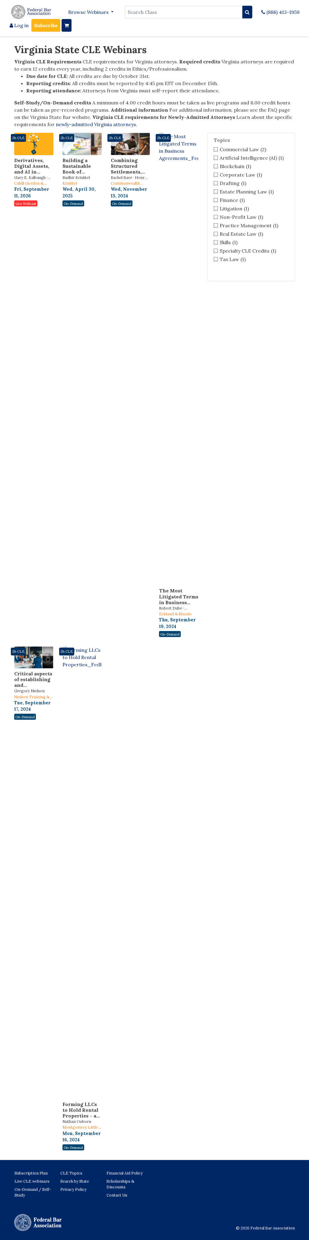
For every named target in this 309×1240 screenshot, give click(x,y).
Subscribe (46, 25)
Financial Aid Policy (125, 1173)
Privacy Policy (73, 1189)
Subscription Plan (31, 1173)
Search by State (74, 1181)
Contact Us (117, 1195)
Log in (21, 25)
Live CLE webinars (31, 1181)
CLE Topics (71, 1173)
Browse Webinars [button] (89, 12)
